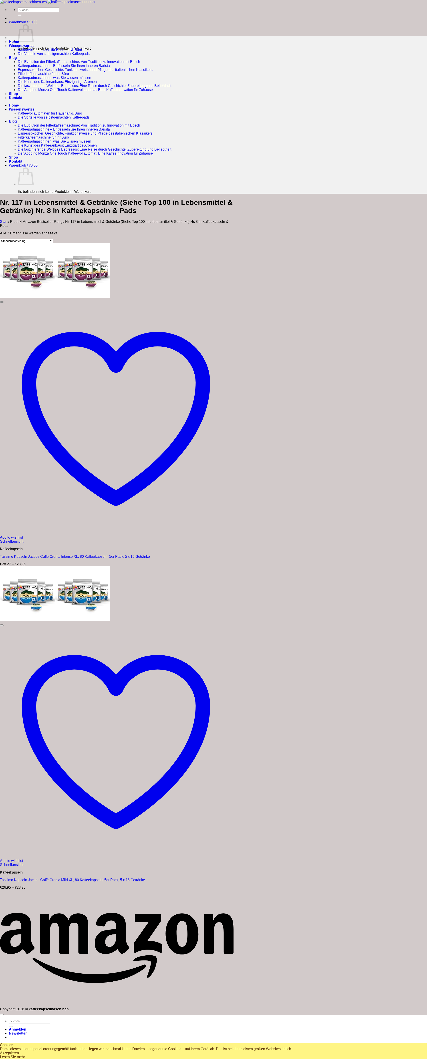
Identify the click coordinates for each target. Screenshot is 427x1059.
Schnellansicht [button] (11, 541)
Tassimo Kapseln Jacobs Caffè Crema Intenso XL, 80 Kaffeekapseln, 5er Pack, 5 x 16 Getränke (75, 556)
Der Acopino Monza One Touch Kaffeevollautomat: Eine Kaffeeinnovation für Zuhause (85, 90)
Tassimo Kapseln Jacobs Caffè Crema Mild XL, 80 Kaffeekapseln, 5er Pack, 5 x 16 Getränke (72, 880)
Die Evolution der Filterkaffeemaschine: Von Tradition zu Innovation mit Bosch (79, 62)
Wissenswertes (21, 46)
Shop (13, 94)
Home (14, 42)
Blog (13, 58)
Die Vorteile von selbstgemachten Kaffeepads (54, 54)
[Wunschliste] (2, 302)
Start (3, 221)
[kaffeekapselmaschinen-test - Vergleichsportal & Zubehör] (47, 2)
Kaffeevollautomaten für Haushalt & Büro (50, 50)
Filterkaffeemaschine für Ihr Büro (43, 74)
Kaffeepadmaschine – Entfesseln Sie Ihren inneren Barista (64, 66)
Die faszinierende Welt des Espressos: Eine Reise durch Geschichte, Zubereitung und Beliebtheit (94, 86)
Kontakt (15, 98)
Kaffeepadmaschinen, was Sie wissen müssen (54, 78)
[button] (23, 22)
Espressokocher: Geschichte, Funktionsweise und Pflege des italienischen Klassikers (85, 70)
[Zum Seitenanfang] (2, 1014)
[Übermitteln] (19, 15)
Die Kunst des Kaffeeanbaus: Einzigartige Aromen (57, 82)
